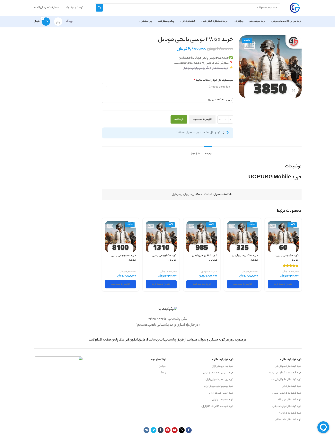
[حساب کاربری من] (58, 21)
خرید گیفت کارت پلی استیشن (287, 406)
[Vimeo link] (153, 430)
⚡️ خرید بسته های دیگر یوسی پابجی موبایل (208, 68)
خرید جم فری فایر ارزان (223, 366)
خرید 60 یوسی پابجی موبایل (287, 258)
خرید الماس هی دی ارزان (221, 393)
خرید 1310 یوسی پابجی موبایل (164, 258)
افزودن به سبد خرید (202, 119)
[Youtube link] (175, 430)
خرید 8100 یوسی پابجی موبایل (123, 258)
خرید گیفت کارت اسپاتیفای (288, 420)
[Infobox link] (167, 340)
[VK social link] (146, 430)
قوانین (162, 366)
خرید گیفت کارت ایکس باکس (287, 393)
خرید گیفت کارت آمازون (290, 413)
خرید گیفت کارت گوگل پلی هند (286, 380)
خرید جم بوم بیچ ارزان (223, 400)
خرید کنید (178, 119)
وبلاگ (69, 21)
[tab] (208, 152)
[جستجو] (99, 8)
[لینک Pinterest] (168, 430)
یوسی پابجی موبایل (183, 194)
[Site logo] (295, 7)
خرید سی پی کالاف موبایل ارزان (218, 373)
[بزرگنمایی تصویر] (293, 90)
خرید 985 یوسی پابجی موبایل (204, 258)
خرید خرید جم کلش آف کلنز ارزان (217, 406)
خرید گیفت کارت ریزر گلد (290, 400)
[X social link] (182, 430)
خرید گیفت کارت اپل (292, 386)
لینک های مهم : (158, 360)
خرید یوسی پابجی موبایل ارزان (219, 386)
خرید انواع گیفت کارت (291, 360)
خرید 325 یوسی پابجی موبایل (245, 258)
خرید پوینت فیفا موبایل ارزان (220, 380)
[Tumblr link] (160, 430)
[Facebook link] (189, 430)
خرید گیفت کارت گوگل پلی (288, 366)
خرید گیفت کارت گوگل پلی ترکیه (285, 373)
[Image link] (167, 309)
